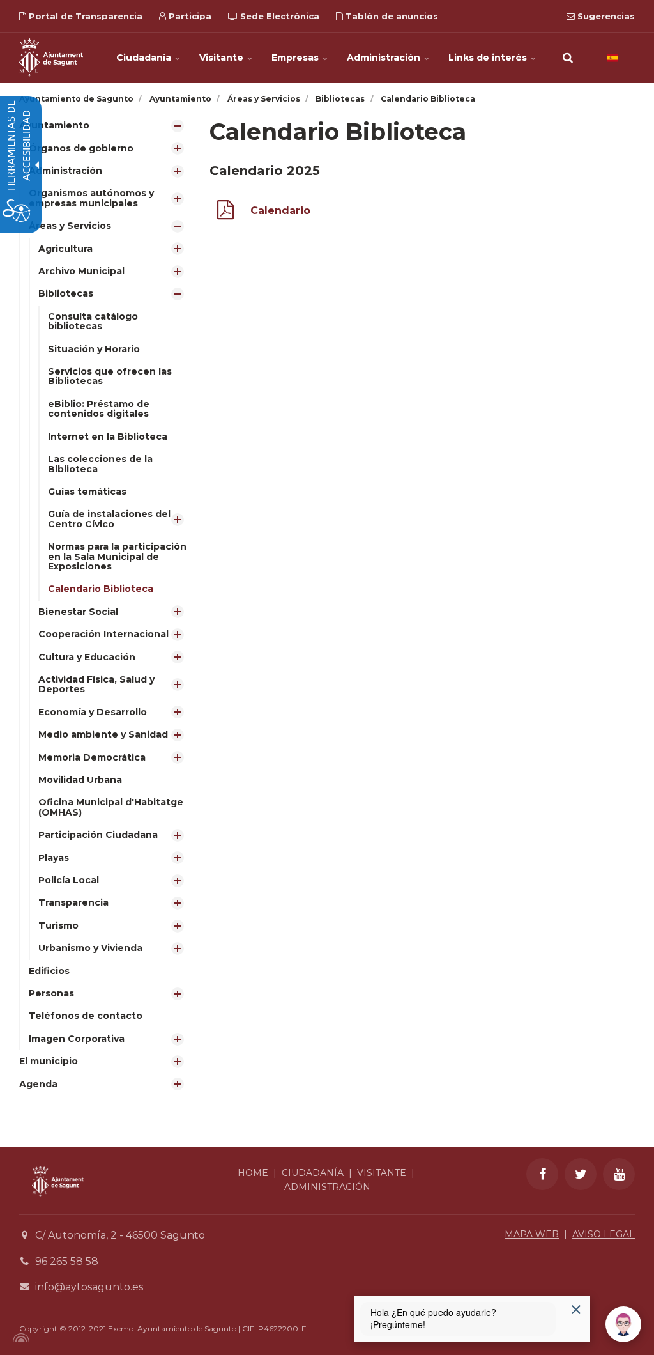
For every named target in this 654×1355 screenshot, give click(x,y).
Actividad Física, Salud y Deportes (96, 684)
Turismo (58, 925)
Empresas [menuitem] (296, 57)
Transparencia (73, 902)
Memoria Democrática (92, 757)
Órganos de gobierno (81, 148)
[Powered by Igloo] (19, 1337)
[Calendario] (225, 212)
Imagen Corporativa (77, 1038)
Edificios (49, 971)
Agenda (38, 1084)
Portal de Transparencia (84, 16)
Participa (188, 16)
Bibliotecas (65, 293)
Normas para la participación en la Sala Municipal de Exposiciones (117, 556)
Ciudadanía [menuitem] (145, 57)
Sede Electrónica (278, 16)
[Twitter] (581, 1174)
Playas (53, 857)
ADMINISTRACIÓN (327, 1187)
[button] (567, 57)
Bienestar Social (78, 611)
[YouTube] (619, 1174)
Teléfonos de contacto (85, 1015)
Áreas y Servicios (70, 225)
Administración (65, 170)
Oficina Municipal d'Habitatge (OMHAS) (110, 806)
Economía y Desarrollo (92, 712)
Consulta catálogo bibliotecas (93, 321)
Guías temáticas (87, 491)
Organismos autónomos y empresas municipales (91, 197)
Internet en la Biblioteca (107, 436)
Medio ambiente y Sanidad (103, 734)
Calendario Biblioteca (100, 588)
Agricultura (65, 248)
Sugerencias (605, 16)
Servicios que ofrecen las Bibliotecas (110, 376)
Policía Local (68, 880)
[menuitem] (104, 582)
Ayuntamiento (54, 125)
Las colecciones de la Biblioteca (100, 463)
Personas (51, 993)
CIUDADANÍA (313, 1173)
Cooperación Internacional (103, 634)
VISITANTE (381, 1173)
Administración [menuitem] (385, 57)
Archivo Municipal (81, 271)
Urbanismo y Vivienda (90, 948)
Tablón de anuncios (390, 16)
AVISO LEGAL (603, 1234)
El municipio (48, 1061)
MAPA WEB (532, 1234)
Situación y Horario (94, 349)
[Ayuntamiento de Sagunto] (51, 57)
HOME (253, 1173)
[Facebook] (542, 1174)
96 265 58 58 (66, 1261)
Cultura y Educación (86, 657)
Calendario (280, 211)
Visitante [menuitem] (222, 57)
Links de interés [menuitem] (488, 57)
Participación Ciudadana (98, 834)
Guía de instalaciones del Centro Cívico (109, 518)
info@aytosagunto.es (89, 1287)
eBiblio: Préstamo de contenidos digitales (98, 408)
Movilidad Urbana (80, 780)
